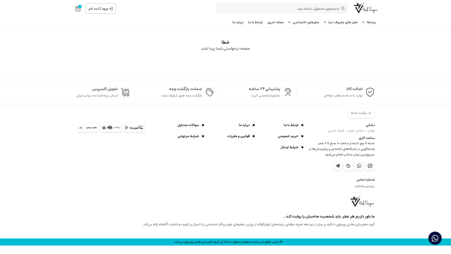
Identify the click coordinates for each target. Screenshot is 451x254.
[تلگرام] (337, 165)
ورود (105, 9)
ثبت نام (94, 9)
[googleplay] (134, 127)
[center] (343, 8)
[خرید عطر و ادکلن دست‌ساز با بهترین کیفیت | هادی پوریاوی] (362, 202)
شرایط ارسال (289, 147)
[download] (87, 127)
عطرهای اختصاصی (306, 22)
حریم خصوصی (288, 136)
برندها (371, 22)
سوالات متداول (188, 125)
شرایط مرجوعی (188, 136)
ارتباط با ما (255, 22)
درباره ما (237, 22)
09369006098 (365, 186)
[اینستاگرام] (370, 165)
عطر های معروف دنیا (343, 22)
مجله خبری (275, 22)
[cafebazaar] (110, 127)
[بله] (348, 166)
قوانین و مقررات (238, 136)
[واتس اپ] (359, 165)
